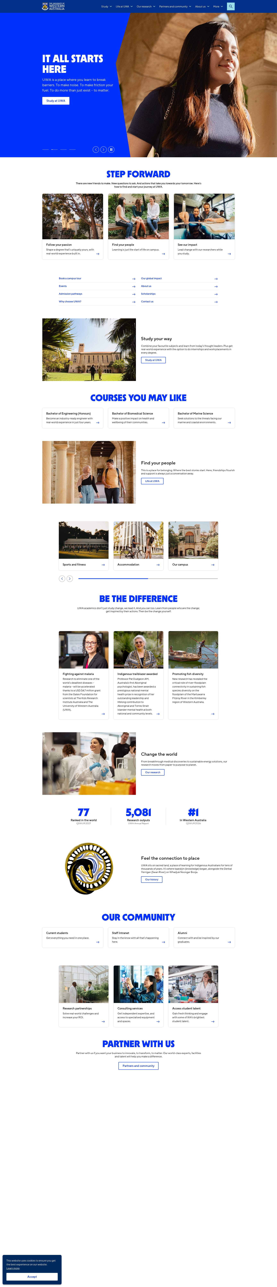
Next (103, 149)
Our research (144, 6)
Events (63, 286)
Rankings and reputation (63, 149)
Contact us (147, 301)
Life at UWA (122, 6)
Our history (151, 879)
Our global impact (151, 278)
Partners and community (173, 6)
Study (104, 6)
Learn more (13, 1268)
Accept (32, 1277)
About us (200, 6)
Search (231, 6)
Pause (111, 149)
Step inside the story (45, 149)
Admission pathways (70, 294)
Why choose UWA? (70, 301)
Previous (96, 149)
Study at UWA (55, 101)
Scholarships (148, 294)
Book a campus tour (70, 278)
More (216, 6)
